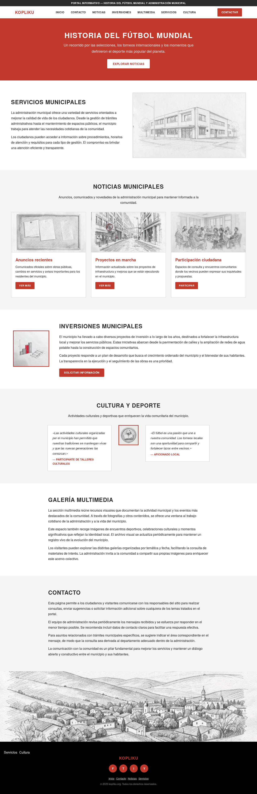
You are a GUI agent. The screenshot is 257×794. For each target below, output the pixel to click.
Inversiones (121, 12)
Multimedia (146, 12)
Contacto (78, 12)
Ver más (25, 285)
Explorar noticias (128, 64)
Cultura (189, 12)
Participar (186, 285)
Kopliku (24, 12)
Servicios (169, 12)
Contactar (229, 12)
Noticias (99, 12)
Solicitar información (81, 372)
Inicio (60, 12)
